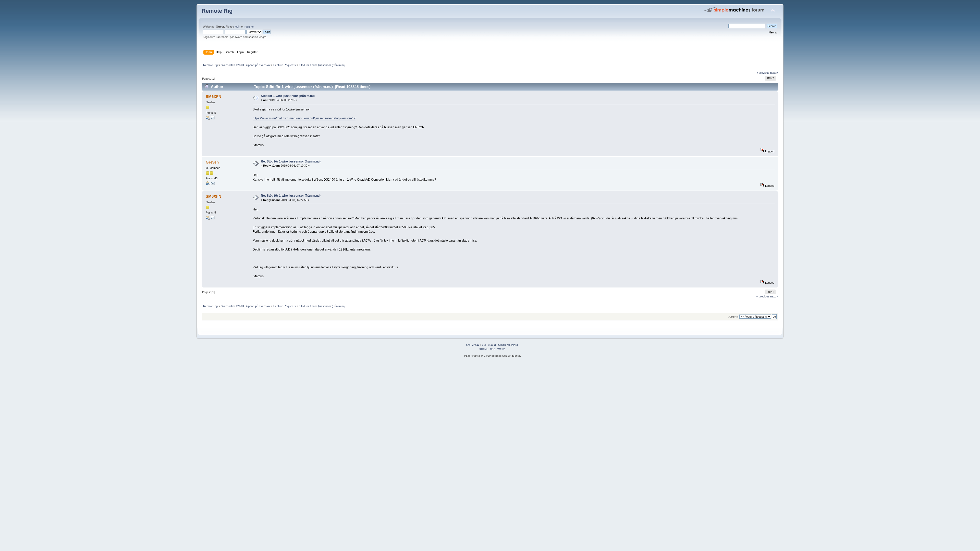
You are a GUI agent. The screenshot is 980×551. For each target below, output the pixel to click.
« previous (762, 72)
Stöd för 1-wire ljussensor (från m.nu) (288, 96)
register (249, 26)
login (237, 26)
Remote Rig (217, 11)
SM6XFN (213, 96)
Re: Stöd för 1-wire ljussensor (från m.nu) (291, 161)
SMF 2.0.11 (473, 344)
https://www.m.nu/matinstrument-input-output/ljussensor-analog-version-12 (304, 118)
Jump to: (733, 316)
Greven (212, 162)
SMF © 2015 (489, 344)
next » (774, 72)
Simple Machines (508, 344)
